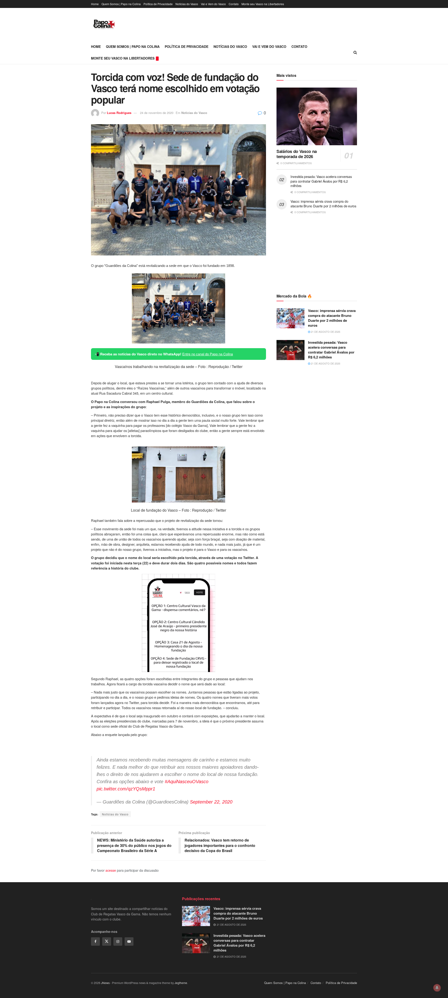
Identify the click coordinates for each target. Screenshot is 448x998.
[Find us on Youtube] (129, 941)
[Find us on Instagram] (117, 941)
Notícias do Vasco (186, 4)
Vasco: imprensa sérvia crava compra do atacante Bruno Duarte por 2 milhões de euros (323, 203)
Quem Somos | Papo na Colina (121, 4)
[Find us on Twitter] (106, 941)
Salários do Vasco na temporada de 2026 (296, 154)
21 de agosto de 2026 (325, 331)
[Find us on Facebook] (95, 941)
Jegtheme (181, 983)
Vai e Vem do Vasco (213, 4)
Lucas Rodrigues (119, 112)
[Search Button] (355, 52)
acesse (110, 870)
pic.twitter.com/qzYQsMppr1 (126, 788)
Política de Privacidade (158, 4)
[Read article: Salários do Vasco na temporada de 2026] (316, 116)
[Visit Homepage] (104, 24)
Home (95, 4)
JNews (105, 983)
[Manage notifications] (437, 987)
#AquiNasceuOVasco (186, 781)
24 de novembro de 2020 (156, 112)
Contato (234, 4)
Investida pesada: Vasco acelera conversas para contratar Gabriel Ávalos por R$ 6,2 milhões (321, 181)
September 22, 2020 (211, 801)
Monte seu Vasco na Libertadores (263, 4)
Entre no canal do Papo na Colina (207, 353)
